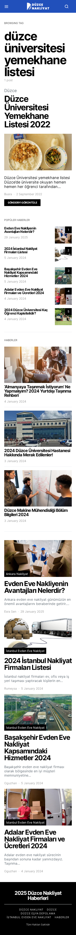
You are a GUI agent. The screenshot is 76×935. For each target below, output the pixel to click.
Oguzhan (10, 783)
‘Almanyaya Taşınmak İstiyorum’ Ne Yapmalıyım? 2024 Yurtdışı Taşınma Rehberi (37, 391)
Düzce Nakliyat (31, 909)
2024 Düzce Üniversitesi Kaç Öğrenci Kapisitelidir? (26, 311)
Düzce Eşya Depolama (38, 913)
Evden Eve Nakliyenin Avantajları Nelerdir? (20, 230)
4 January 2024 (15, 298)
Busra (8, 194)
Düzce (10, 90)
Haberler (62, 917)
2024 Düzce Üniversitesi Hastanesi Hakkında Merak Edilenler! (37, 452)
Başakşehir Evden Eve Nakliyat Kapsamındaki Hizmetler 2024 (21, 272)
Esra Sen (10, 611)
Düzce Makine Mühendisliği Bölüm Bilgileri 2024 (36, 512)
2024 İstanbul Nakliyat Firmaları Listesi (20, 250)
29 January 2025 (16, 237)
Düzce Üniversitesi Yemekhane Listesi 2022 (27, 112)
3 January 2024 (15, 461)
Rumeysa (10, 688)
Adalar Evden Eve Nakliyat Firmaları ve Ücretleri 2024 (24, 291)
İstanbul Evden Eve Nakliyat (25, 651)
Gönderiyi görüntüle (22, 202)
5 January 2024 (15, 257)
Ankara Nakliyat (17, 574)
